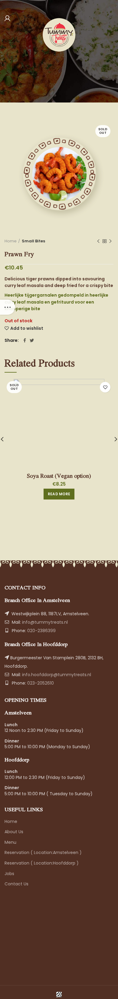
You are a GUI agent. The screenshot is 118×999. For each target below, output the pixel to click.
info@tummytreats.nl (45, 622)
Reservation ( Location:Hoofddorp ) (42, 863)
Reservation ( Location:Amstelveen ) (43, 852)
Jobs (9, 874)
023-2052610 (40, 683)
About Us (14, 832)
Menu (10, 842)
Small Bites (33, 241)
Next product (110, 241)
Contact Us (16, 884)
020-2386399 (41, 631)
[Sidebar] (7, 307)
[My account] (7, 18)
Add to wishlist (26, 328)
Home (11, 241)
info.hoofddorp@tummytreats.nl (56, 675)
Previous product (98, 241)
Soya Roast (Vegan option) (59, 475)
